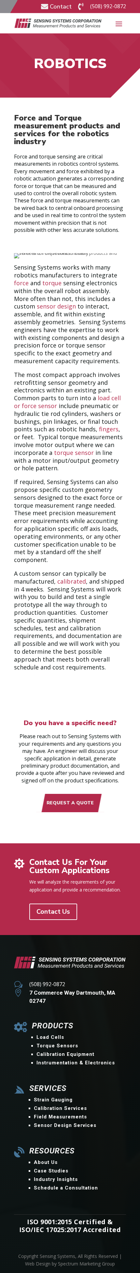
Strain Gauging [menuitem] (53, 1100)
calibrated (71, 581)
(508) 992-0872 (108, 6)
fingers (109, 429)
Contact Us (53, 911)
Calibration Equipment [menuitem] (65, 1054)
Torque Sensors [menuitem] (57, 1046)
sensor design (56, 306)
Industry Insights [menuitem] (56, 1179)
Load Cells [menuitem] (50, 1037)
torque (52, 283)
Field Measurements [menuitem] (60, 1117)
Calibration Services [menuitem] (60, 1108)
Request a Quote (70, 803)
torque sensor (74, 453)
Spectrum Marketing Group (86, 1264)
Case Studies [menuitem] (51, 1171)
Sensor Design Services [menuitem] (65, 1125)
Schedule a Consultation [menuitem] (66, 1188)
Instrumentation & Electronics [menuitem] (75, 1063)
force (21, 283)
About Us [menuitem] (46, 1162)
